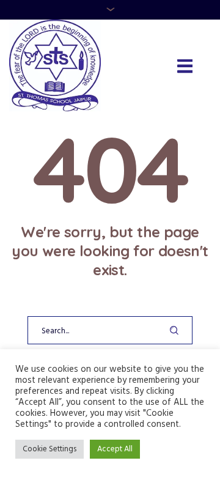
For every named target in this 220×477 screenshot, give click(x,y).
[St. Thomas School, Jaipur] (55, 65)
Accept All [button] (115, 449)
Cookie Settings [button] (49, 449)
